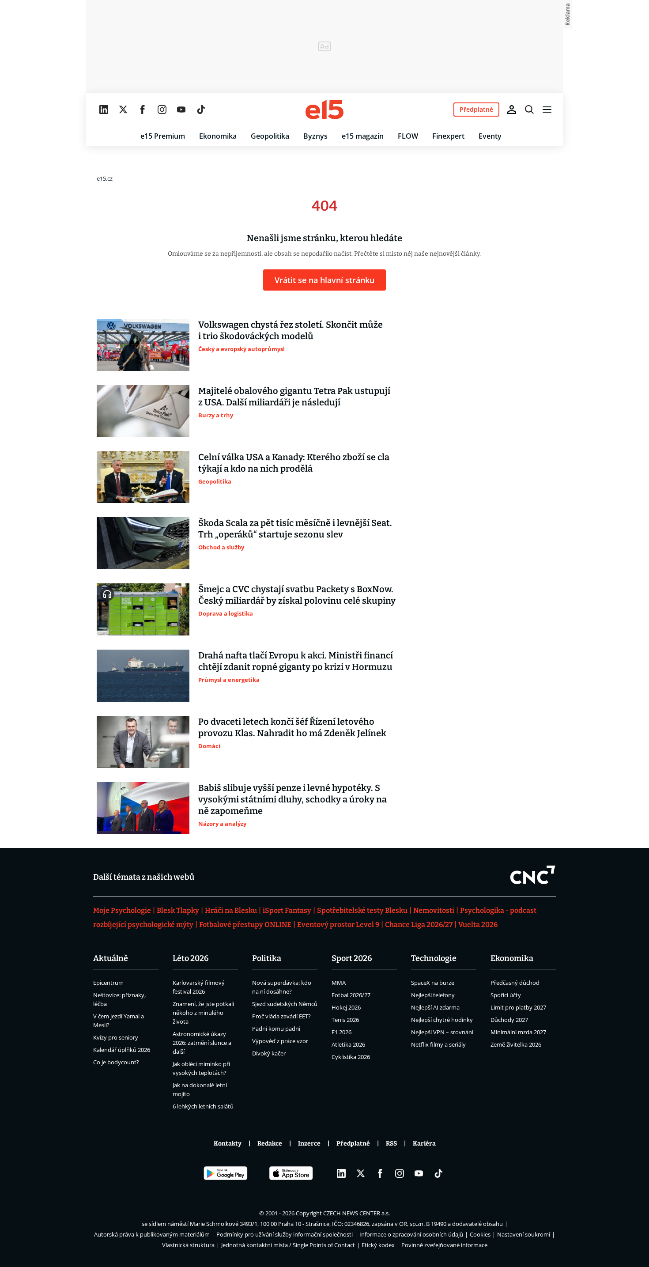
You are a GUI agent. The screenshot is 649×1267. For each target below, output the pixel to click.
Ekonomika (218, 136)
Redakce (269, 1143)
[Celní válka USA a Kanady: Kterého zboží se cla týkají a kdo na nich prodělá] (143, 477)
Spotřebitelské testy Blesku (362, 910)
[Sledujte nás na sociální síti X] (123, 109)
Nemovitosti (433, 910)
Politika (266, 958)
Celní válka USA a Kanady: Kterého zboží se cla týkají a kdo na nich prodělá (293, 463)
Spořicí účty (506, 995)
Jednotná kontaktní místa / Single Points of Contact (288, 1245)
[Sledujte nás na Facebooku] (143, 109)
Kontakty (227, 1143)
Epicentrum (108, 983)
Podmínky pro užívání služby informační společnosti (284, 1234)
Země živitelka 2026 (516, 1044)
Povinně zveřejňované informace (444, 1245)
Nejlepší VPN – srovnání (442, 1032)
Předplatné (353, 1143)
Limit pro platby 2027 (518, 1007)
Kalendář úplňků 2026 (121, 1050)
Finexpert (448, 136)
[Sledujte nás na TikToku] (201, 109)
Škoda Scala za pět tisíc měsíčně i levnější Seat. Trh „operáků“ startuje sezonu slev (295, 529)
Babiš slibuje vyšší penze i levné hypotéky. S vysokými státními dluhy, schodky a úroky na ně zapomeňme (292, 799)
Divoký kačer (269, 1053)
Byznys (315, 136)
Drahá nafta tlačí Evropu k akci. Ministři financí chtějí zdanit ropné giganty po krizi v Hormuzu (295, 661)
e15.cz (105, 178)
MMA (339, 983)
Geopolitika (270, 136)
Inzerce (309, 1143)
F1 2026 (341, 1032)
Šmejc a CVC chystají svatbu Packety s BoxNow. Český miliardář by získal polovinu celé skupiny (297, 595)
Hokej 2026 (346, 1007)
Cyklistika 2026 (351, 1057)
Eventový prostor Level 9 (338, 924)
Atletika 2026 (348, 1044)
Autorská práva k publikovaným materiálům (152, 1234)
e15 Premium (162, 136)
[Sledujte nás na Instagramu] (162, 109)
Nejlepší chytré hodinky (442, 1020)
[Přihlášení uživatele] (512, 109)
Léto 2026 (191, 958)
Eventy (490, 136)
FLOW (408, 136)
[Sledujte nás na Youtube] (181, 109)
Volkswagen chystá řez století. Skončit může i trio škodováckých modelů (290, 330)
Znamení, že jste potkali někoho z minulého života (203, 1012)
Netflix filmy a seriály (438, 1044)
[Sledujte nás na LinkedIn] (104, 109)
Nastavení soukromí (523, 1234)
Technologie (434, 958)
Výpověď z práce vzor (280, 1041)
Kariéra (424, 1143)
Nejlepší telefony (433, 995)
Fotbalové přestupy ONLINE (245, 924)
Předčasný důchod (515, 983)
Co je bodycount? (116, 1062)
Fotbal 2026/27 (351, 995)
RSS (391, 1143)
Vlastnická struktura (188, 1245)
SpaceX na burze (432, 983)
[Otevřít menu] (547, 109)
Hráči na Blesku (231, 910)
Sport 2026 (352, 958)
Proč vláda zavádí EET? (281, 1016)
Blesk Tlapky (178, 910)
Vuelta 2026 (478, 924)
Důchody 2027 (509, 1020)
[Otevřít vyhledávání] (529, 109)
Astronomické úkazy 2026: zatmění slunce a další (202, 1042)
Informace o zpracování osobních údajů (411, 1234)
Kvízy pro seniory (115, 1037)
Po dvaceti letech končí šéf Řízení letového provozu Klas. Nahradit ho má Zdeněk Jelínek (292, 727)
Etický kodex (378, 1245)
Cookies (480, 1234)
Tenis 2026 (345, 1020)
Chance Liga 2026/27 (419, 924)
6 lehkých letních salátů (203, 1106)
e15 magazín (363, 136)
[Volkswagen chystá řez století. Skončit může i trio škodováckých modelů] (143, 345)
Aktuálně (110, 958)
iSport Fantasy (287, 910)
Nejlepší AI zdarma (435, 1007)
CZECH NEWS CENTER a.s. (356, 1213)
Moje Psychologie (122, 910)
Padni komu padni (276, 1029)
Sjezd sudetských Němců (284, 1004)
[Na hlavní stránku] (324, 109)
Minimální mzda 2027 (518, 1032)
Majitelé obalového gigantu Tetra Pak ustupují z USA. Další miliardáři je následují (294, 397)
